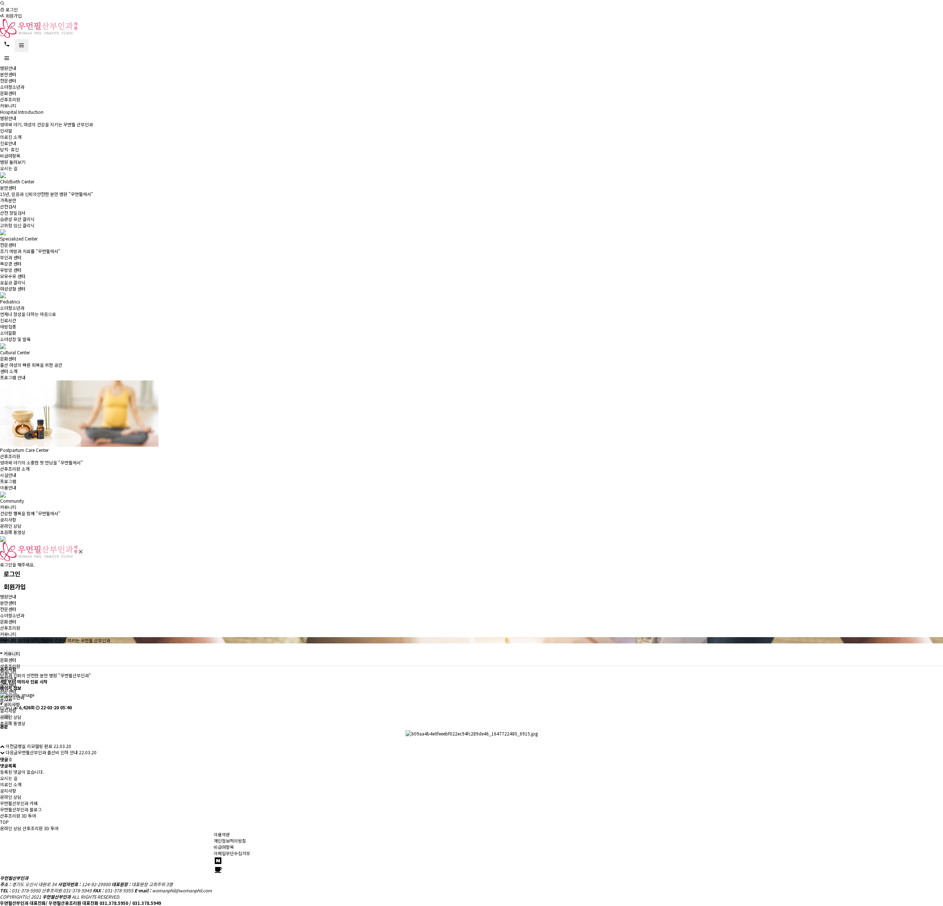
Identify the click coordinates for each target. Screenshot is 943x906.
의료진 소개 (10, 137)
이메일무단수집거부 (232, 853)
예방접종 (8, 326)
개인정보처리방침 (230, 840)
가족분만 (8, 200)
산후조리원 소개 (14, 469)
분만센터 (8, 74)
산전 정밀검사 (12, 213)
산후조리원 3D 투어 (40, 828)
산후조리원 (10, 99)
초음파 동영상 (12, 532)
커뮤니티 (8, 105)
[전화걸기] (7, 44)
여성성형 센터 (12, 288)
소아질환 (8, 333)
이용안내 (8, 487)
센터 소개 (8, 371)
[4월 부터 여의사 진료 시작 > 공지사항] (38, 27)
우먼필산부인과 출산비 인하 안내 (48, 752)
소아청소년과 (12, 87)
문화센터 (8, 93)
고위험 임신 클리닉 (17, 225)
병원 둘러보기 (12, 162)
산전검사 (8, 206)
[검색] (2, 3)
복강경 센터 (10, 263)
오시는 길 (8, 168)
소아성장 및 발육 (15, 339)
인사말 (6, 130)
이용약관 (222, 834)
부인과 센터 (10, 257)
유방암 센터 (10, 270)
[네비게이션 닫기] (80, 551)
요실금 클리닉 (12, 282)
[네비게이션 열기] (21, 45)
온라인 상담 (10, 526)
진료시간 (8, 320)
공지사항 (8, 519)
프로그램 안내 (12, 377)
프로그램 (8, 481)
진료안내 (8, 143)
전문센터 (8, 80)
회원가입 (13, 16)
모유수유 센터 (12, 276)
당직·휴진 (9, 149)
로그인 (11, 9)
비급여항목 (10, 155)
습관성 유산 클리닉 (17, 219)
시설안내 (8, 475)
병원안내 (8, 68)
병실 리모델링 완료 (35, 746)
